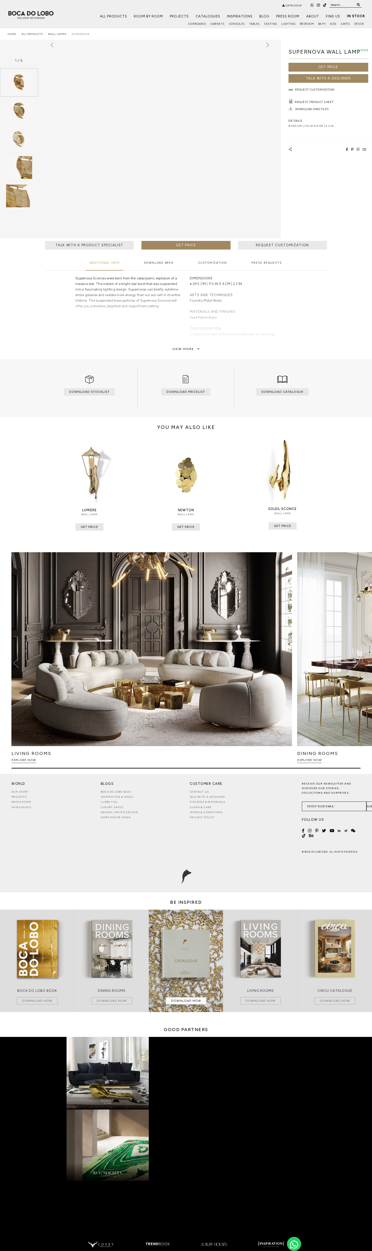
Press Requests (267, 262)
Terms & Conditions (206, 812)
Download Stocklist (89, 392)
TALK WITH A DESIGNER (328, 78)
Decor (359, 24)
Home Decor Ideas (116, 817)
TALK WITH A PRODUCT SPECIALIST (89, 245)
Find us (333, 16)
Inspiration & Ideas (117, 796)
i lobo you (109, 802)
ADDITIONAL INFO (105, 262)
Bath (322, 24)
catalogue (293, 5)
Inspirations (240, 16)
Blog (264, 16)
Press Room (287, 16)
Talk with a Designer (207, 796)
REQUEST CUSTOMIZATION (282, 245)
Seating (270, 24)
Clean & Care (201, 807)
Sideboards (197, 24)
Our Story (20, 791)
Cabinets (217, 24)
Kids (333, 24)
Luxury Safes (112, 807)
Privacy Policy (202, 817)
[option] (19, 82)
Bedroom (307, 24)
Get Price (328, 67)
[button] (356, 663)
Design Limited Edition (119, 812)
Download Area (158, 262)
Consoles (237, 24)
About (312, 16)
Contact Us (199, 791)
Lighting (288, 24)
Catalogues (208, 16)
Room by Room (148, 16)
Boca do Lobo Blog (116, 791)
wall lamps (57, 34)
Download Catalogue (282, 392)
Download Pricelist (186, 392)
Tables (254, 24)
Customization (212, 262)
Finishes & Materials (207, 802)
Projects (179, 16)
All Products (113, 16)
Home (12, 34)
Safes (345, 24)
